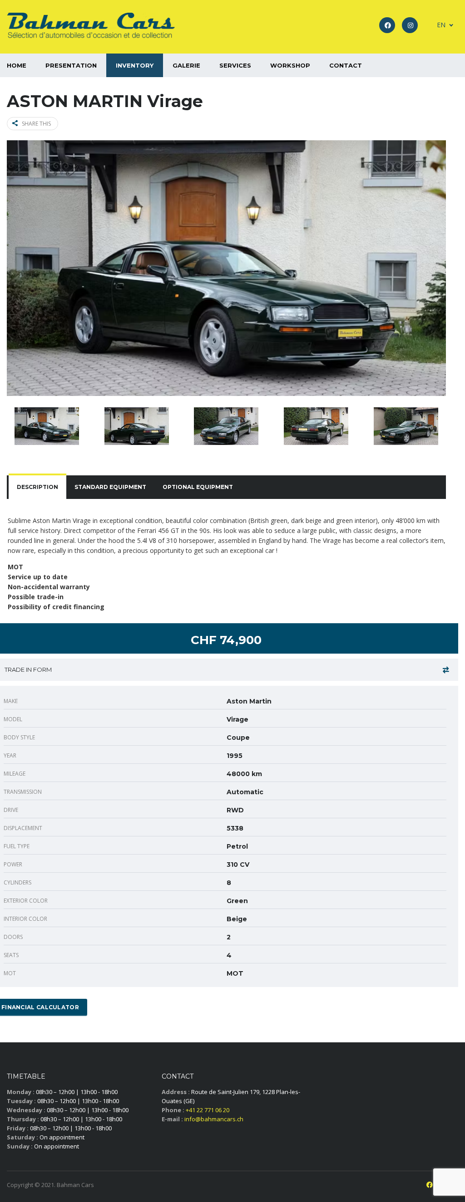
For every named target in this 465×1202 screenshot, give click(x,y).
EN (441, 24)
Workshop (290, 65)
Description (37, 487)
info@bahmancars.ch (213, 1119)
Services (235, 65)
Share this (36, 123)
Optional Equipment (198, 487)
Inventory (134, 65)
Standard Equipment (110, 487)
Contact (345, 65)
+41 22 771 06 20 (207, 1110)
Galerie (186, 65)
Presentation (71, 65)
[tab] (37, 487)
